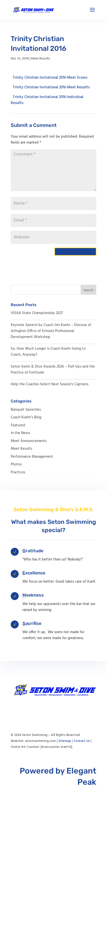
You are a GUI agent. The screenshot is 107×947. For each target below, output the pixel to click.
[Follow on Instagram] (63, 711)
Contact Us (82, 741)
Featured (18, 425)
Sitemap (64, 741)
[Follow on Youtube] (44, 711)
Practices (18, 472)
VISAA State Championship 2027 (37, 313)
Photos (16, 464)
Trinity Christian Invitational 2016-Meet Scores (50, 77)
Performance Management (32, 457)
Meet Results (40, 58)
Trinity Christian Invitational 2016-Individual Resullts (47, 100)
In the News (20, 433)
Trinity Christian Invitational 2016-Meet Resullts (51, 87)
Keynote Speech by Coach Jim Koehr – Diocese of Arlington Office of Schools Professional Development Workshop (51, 331)
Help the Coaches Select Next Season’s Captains (49, 384)
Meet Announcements (29, 441)
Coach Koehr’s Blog (26, 417)
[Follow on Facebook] (53, 711)
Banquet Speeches (26, 410)
